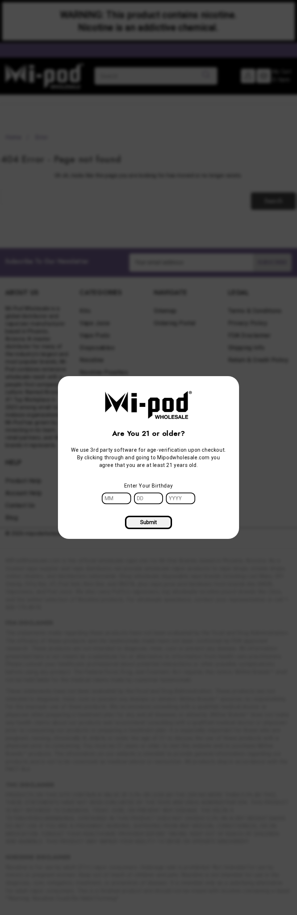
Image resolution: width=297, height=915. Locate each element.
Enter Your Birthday (148, 486)
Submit (148, 522)
